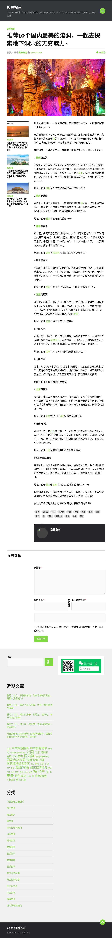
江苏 (8, 772)
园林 (20, 756)
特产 (41, 771)
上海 (9, 748)
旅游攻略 (11, 860)
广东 (52, 431)
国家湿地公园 (35, 760)
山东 (42, 764)
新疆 (12, 768)
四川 (14, 756)
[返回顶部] (102, 922)
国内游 (45, 512)
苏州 (29, 776)
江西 (12, 772)
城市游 (10, 821)
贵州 (38, 157)
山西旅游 (11, 834)
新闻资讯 (11, 840)
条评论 (38, 567)
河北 (62, 416)
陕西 (20, 780)
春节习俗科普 (13, 873)
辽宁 (48, 351)
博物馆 (44, 752)
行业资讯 (11, 779)
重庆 (38, 195)
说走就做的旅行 (14, 905)
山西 (47, 764)
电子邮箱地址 (78, 600)
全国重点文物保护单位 (17, 753)
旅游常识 (11, 853)
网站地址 (69, 603)
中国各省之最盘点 (15, 801)
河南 (38, 294)
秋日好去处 (12, 886)
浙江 (48, 484)
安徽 (32, 764)
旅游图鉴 (11, 29)
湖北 (48, 287)
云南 (50, 748)
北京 (38, 389)
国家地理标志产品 (42, 757)
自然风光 (55, 340)
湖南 (38, 226)
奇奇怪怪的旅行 (14, 827)
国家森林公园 (16, 760)
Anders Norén (16, 933)
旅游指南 (22, 767)
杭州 (55, 484)
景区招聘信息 (38, 767)
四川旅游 (11, 808)
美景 (80, 172)
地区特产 (11, 814)
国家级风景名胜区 (18, 763)
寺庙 (37, 763)
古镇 (9, 756)
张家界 (56, 252)
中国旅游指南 (20, 748)
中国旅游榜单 (38, 748)
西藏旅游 (11, 899)
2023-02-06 (36, 52)
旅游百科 (11, 866)
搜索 (9, 657)
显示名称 (39, 600)
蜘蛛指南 (14, 7)
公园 (30, 752)
